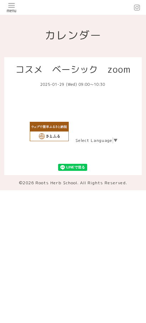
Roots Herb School (56, 183)
